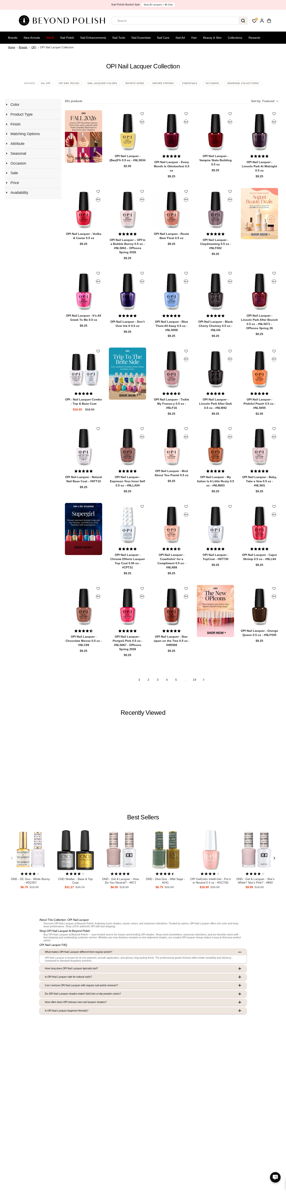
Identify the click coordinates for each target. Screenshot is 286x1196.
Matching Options (25, 134)
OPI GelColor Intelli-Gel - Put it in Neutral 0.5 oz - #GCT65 (210, 880)
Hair (194, 37)
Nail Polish (67, 37)
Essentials (189, 83)
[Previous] (12, 858)
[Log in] (261, 20)
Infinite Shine (134, 83)
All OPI (45, 83)
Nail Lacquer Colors (102, 83)
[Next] (274, 858)
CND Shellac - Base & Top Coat (75, 880)
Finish (15, 124)
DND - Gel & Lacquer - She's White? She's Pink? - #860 (255, 880)
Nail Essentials (141, 37)
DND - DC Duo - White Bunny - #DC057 (30, 880)
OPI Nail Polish (69, 83)
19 (194, 679)
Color (14, 104)
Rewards (254, 37)
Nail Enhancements (93, 37)
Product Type (21, 114)
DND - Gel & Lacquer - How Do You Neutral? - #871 (120, 880)
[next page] (204, 679)
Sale (50, 37)
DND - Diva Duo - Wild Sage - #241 (165, 880)
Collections (235, 37)
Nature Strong (163, 83)
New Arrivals (32, 37)
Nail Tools (118, 37)
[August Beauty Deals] (259, 213)
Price (14, 183)
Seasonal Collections (243, 83)
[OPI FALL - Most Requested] (83, 136)
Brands (12, 37)
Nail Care (163, 37)
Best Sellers (143, 817)
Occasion (212, 83)
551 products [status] (73, 101)
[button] (264, 101)
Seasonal (18, 153)
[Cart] (269, 20)
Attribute (17, 144)
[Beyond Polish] (63, 20)
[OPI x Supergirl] (83, 529)
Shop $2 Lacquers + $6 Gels (158, 4)
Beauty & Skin (212, 37)
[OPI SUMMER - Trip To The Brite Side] (127, 374)
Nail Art (180, 37)
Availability (19, 193)
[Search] (243, 21)
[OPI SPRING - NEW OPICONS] (215, 611)
